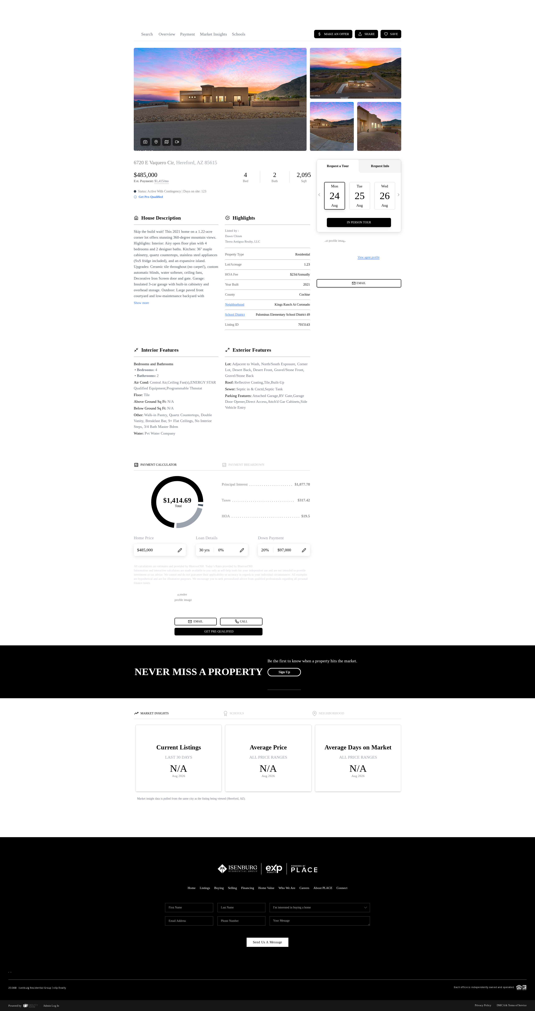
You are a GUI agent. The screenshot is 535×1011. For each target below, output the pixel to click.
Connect (341, 888)
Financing (247, 888)
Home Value (266, 888)
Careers (304, 888)
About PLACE (322, 888)
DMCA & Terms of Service (512, 1005)
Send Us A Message (267, 942)
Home (192, 888)
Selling (232, 888)
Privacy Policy (483, 1005)
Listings (205, 888)
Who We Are (287, 888)
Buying (219, 888)
